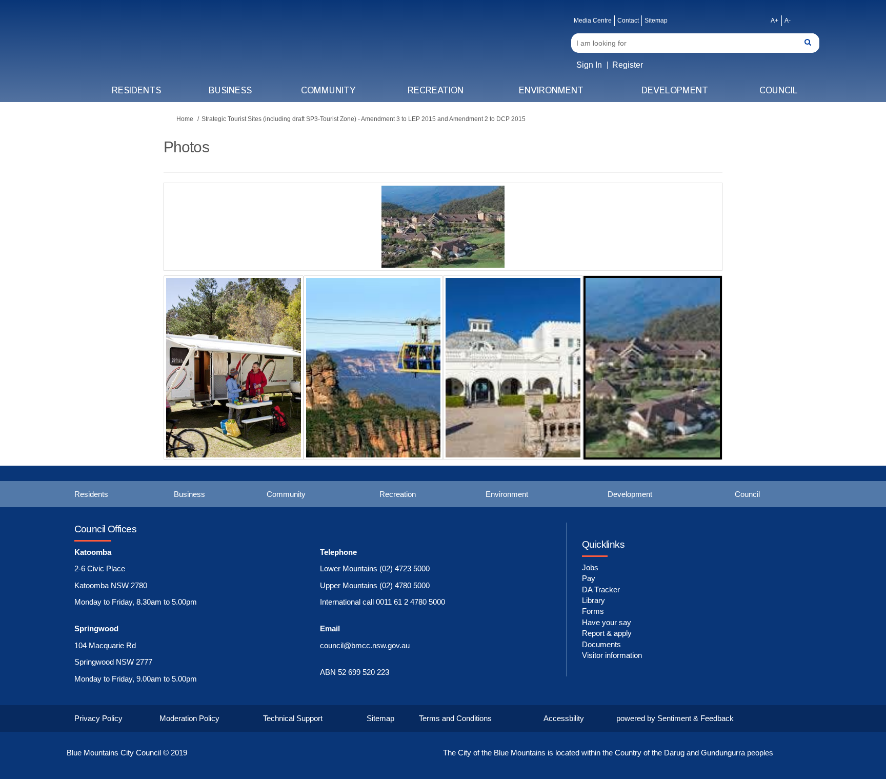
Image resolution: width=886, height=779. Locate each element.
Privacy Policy (98, 718)
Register (627, 65)
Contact (628, 20)
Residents (136, 90)
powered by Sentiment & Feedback (675, 718)
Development (674, 90)
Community (328, 90)
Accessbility (563, 718)
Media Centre (593, 20)
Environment (551, 90)
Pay (588, 578)
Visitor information (612, 655)
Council (778, 90)
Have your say (606, 622)
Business (230, 90)
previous (191, 242)
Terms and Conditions (455, 718)
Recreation (436, 90)
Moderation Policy (189, 718)
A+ (774, 20)
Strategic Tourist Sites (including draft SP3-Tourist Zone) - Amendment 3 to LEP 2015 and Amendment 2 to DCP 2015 (364, 119)
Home (184, 119)
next (686, 242)
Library (593, 600)
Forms (593, 611)
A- (787, 20)
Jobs (590, 567)
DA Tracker (601, 589)
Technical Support (293, 718)
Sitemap (656, 20)
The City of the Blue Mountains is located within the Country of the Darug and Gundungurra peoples (608, 752)
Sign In (589, 65)
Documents (601, 644)
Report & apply (607, 633)
